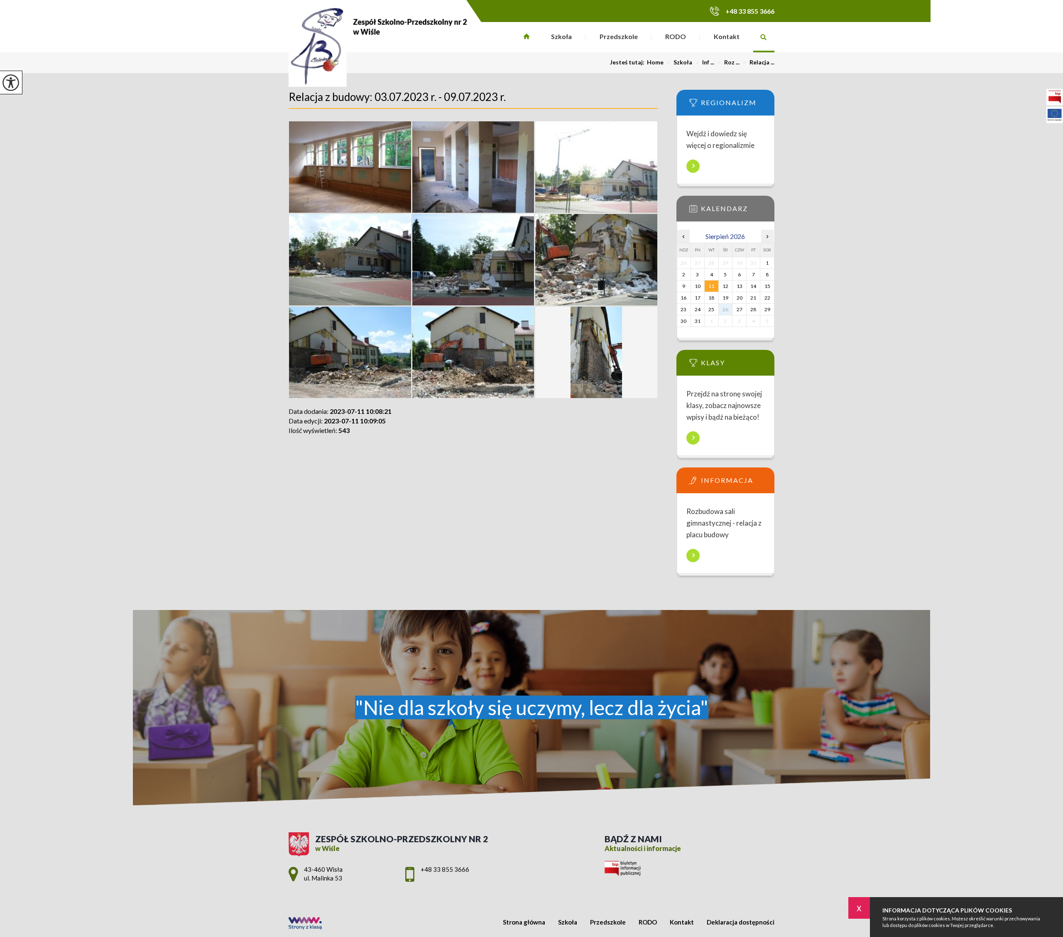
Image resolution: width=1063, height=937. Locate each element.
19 (725, 298)
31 (698, 321)
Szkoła (561, 36)
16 (683, 298)
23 (683, 309)
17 (698, 298)
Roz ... (729, 62)
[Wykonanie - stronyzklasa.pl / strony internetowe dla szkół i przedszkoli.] (305, 924)
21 (753, 298)
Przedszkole (619, 36)
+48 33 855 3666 (749, 11)
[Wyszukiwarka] (763, 37)
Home (655, 62)
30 (683, 321)
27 (739, 309)
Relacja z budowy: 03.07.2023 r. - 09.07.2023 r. (397, 96)
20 (739, 298)
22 (767, 298)
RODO (675, 36)
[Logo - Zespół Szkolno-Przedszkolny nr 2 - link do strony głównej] (378, 46)
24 (698, 309)
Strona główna (526, 37)
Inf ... (705, 62)
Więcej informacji (693, 166)
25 (711, 309)
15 (767, 286)
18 (711, 298)
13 (739, 286)
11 (711, 286)
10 (698, 286)
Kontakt (727, 36)
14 (753, 286)
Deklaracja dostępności (740, 922)
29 (767, 309)
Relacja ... (758, 62)
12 (725, 286)
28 (753, 309)
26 (725, 309)
